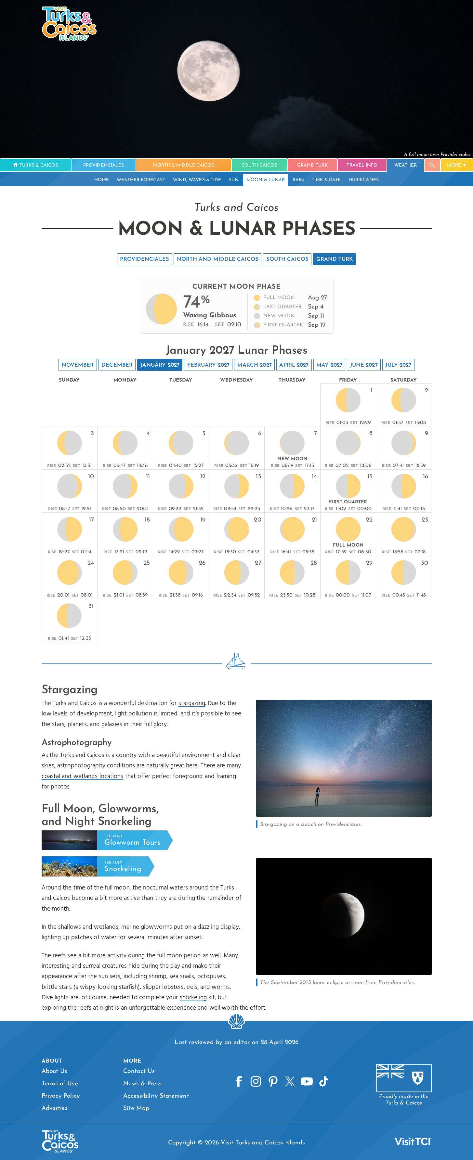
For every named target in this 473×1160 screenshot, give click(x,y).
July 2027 (398, 365)
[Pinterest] (273, 1081)
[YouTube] (307, 1081)
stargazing (191, 703)
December (117, 365)
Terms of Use (60, 1084)
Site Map (136, 1108)
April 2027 (294, 365)
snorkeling (193, 997)
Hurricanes (363, 180)
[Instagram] (256, 1081)
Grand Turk (334, 259)
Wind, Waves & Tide (197, 180)
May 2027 (329, 365)
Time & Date (326, 180)
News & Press (142, 1084)
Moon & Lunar (265, 180)
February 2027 (208, 365)
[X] (290, 1081)
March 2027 (254, 365)
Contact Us (139, 1071)
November (78, 365)
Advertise (55, 1108)
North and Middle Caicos (217, 259)
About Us (55, 1071)
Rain (298, 180)
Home (101, 180)
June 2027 (364, 365)
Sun (234, 180)
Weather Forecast (141, 180)
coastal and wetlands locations (83, 776)
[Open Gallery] (344, 815)
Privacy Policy (61, 1096)
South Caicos (287, 259)
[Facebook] (239, 1081)
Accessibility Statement (156, 1096)
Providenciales (144, 259)
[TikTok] (324, 1081)
